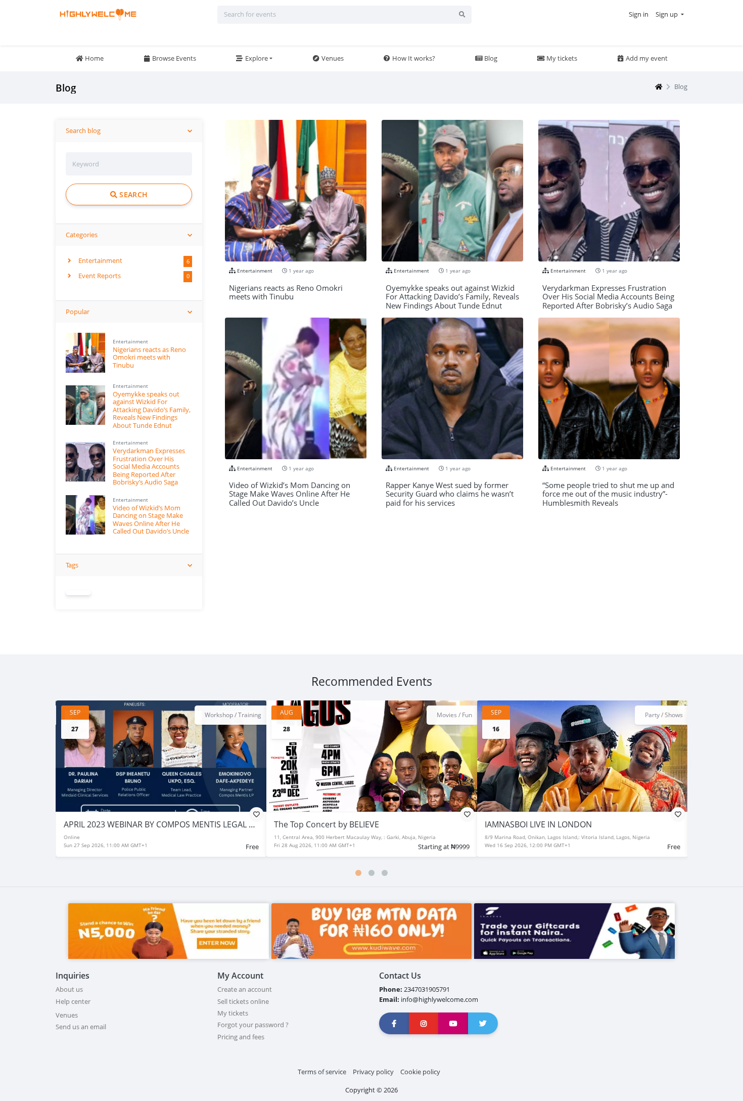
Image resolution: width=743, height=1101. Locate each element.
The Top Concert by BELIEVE (115, 824)
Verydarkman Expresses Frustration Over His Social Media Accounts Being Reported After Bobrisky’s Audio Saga (149, 466)
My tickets (561, 58)
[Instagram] (424, 1023)
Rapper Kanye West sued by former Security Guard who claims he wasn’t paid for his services (450, 490)
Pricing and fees (240, 1036)
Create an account (244, 989)
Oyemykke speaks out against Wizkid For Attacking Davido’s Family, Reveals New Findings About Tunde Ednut (152, 409)
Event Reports (99, 275)
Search (132, 194)
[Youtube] (453, 1023)
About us (69, 989)
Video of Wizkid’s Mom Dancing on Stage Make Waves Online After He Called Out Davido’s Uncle (151, 519)
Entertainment (99, 260)
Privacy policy (373, 1071)
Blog (490, 58)
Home (93, 58)
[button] (358, 873)
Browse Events (173, 58)
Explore (256, 58)
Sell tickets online (243, 1001)
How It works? (413, 58)
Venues (332, 58)
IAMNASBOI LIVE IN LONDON (327, 824)
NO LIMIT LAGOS (515, 824)
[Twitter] (483, 1023)
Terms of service (322, 1071)
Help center (73, 1001)
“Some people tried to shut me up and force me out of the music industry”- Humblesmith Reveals (608, 490)
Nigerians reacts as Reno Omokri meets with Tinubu (149, 357)
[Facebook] (394, 1023)
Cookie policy (420, 1071)
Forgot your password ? (253, 1024)
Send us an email (81, 1026)
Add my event (646, 58)
